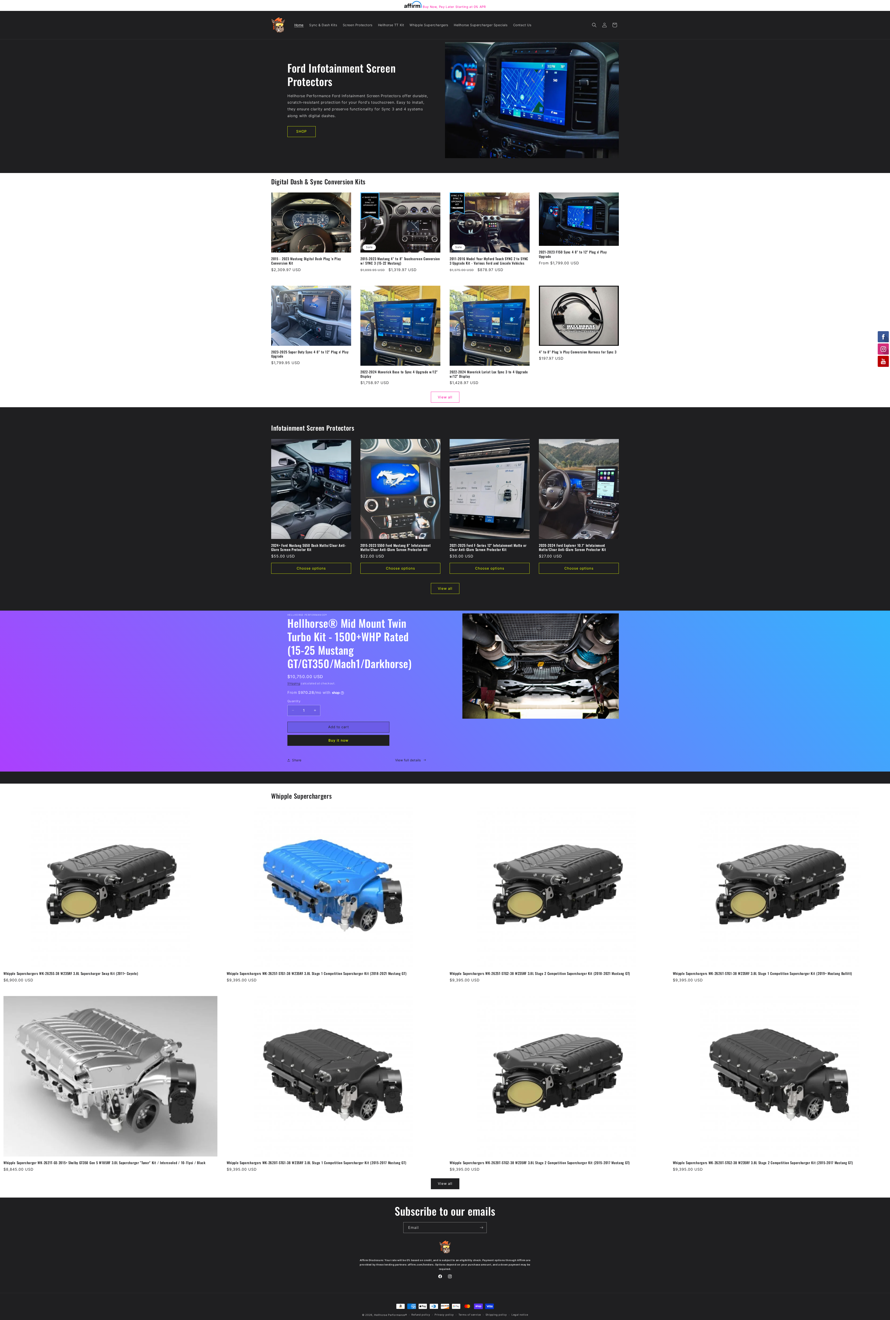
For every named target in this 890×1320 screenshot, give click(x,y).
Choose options (311, 568)
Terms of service (469, 1314)
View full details (408, 760)
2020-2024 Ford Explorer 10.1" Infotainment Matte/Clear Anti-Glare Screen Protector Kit (572, 547)
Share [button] (297, 760)
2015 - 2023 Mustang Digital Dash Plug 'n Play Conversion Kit (306, 260)
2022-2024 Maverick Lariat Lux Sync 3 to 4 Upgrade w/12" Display (489, 374)
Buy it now (338, 740)
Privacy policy (444, 1314)
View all (445, 397)
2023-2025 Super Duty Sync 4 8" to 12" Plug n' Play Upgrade (310, 354)
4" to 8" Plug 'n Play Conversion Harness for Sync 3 (578, 352)
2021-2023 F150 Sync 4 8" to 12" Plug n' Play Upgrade (573, 254)
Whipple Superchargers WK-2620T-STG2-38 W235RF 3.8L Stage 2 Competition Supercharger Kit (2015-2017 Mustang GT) (540, 1162)
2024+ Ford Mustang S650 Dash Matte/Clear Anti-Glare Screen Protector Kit (308, 547)
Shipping (293, 683)
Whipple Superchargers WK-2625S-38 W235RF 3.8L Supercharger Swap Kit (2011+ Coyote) (70, 973)
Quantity (293, 701)
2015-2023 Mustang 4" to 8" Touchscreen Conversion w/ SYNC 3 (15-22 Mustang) (400, 260)
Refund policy (420, 1314)
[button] (594, 25)
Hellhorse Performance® (390, 1315)
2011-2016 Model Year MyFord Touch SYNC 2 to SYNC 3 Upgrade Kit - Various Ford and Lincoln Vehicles (489, 260)
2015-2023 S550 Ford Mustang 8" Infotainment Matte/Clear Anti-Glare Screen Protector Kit (395, 547)
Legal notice (520, 1314)
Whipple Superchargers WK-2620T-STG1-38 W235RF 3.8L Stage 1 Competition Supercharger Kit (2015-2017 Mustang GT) (316, 1162)
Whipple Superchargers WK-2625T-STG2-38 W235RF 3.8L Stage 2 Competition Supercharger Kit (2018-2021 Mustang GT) (540, 973)
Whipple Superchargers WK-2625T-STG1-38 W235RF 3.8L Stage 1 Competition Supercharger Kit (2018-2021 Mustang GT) (317, 973)
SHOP (301, 131)
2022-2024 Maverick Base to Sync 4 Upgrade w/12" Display (399, 374)
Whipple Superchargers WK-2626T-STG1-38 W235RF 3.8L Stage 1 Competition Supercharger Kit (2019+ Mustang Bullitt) (762, 973)
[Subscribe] (481, 1227)
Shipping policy (496, 1314)
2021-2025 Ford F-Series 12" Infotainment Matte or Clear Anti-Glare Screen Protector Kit (488, 547)
